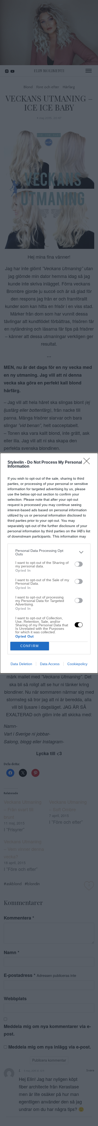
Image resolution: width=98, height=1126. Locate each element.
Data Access (50, 664)
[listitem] (49, 552)
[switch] (79, 564)
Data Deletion (21, 664)
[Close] (88, 462)
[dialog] (49, 563)
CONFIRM (29, 646)
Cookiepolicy (77, 664)
